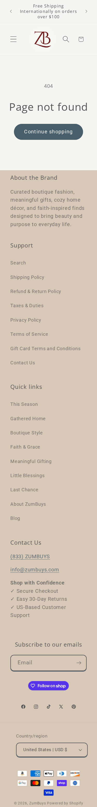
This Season (24, 404)
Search (18, 262)
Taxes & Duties (27, 305)
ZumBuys (37, 803)
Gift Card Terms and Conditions (45, 348)
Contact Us (22, 362)
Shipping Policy (27, 277)
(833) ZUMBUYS (30, 557)
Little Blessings (27, 475)
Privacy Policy (25, 320)
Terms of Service (29, 334)
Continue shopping (48, 132)
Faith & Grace (25, 447)
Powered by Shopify (65, 803)
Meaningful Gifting (31, 461)
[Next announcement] (86, 11)
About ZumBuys (28, 504)
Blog (15, 518)
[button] (13, 39)
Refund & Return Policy (35, 291)
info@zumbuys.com (34, 570)
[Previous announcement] (11, 11)
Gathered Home (28, 418)
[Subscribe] (78, 663)
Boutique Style (26, 432)
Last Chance (24, 489)
